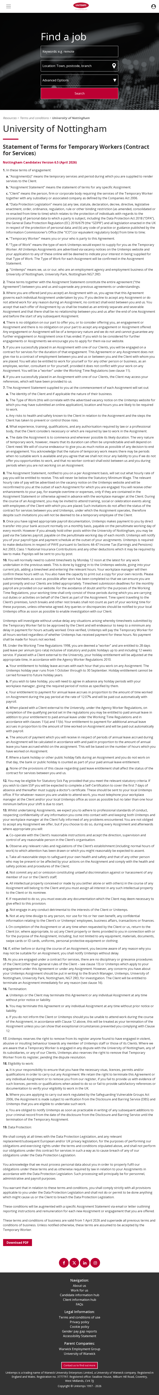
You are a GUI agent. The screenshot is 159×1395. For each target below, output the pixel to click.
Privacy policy (79, 1322)
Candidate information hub (79, 1295)
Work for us (79, 1290)
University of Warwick (79, 1353)
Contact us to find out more (79, 1365)
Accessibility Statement (79, 1336)
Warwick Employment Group (79, 1349)
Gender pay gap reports (79, 1331)
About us (79, 1286)
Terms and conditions (34, 118)
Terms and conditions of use (79, 1317)
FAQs (79, 1304)
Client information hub (79, 1300)
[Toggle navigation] (8, 6)
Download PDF (18, 1242)
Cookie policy (79, 1327)
